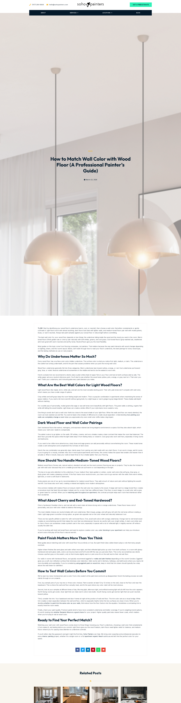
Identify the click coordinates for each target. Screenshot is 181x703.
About (43, 13)
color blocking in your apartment (110, 530)
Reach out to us (104, 636)
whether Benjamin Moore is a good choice (69, 612)
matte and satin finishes (102, 559)
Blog (138, 13)
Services (73, 13)
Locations (106, 13)
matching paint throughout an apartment (82, 492)
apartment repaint (91, 636)
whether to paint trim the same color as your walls (62, 603)
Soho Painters (88, 634)
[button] (77, 650)
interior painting (47, 636)
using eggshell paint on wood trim (88, 563)
